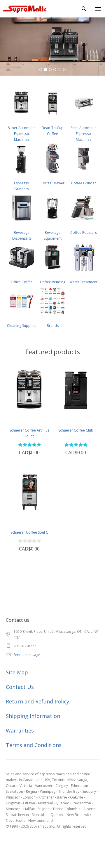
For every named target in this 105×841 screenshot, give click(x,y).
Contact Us (20, 687)
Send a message (26, 654)
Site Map (17, 672)
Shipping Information (33, 716)
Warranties (20, 730)
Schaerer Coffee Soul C (29, 532)
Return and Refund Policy (37, 701)
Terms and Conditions (34, 745)
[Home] (23, 9)
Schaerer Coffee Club (75, 430)
